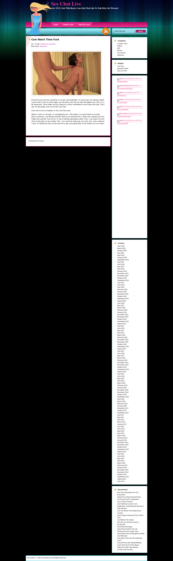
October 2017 (122, 410)
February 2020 (122, 360)
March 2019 (121, 383)
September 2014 (123, 477)
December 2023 (122, 273)
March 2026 (121, 248)
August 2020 (121, 349)
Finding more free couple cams (128, 531)
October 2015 (122, 447)
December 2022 (122, 294)
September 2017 (123, 413)
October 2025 (122, 251)
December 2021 (122, 315)
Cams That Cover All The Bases (128, 545)
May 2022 (120, 305)
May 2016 (120, 431)
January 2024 (122, 271)
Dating (119, 46)
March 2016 (121, 436)
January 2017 (122, 424)
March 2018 (121, 401)
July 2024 (120, 262)
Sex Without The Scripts (125, 520)
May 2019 (120, 378)
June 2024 (121, 264)
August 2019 (121, 372)
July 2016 (120, 426)
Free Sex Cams (84, 25)
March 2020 (121, 358)
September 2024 (123, 260)
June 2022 (121, 303)
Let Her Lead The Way (125, 549)
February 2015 (122, 465)
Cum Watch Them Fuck (45, 39)
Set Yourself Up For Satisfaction (128, 499)
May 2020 (120, 356)
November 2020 (122, 342)
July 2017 (120, 415)
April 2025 (120, 255)
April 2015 (120, 461)
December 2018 (122, 390)
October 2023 (122, 278)
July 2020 (120, 351)
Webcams (43, 46)
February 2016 (122, 438)
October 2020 (122, 344)
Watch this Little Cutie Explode (127, 547)
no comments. (51, 44)
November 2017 (122, 408)
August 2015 (121, 452)
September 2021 (123, 321)
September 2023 (123, 280)
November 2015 (122, 445)
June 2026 (121, 246)
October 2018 (122, 394)
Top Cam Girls (122, 71)
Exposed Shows (122, 68)
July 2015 (120, 454)
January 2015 (122, 468)
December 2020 (122, 340)
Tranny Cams (68, 25)
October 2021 (122, 319)
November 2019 (122, 365)
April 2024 (120, 269)
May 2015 (120, 458)
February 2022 (122, 310)
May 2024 (120, 267)
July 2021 (120, 326)
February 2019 (122, 385)
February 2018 (122, 404)
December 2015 (122, 442)
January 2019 (122, 388)
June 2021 (121, 328)
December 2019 (122, 362)
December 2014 (122, 470)
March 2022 (121, 308)
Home (56, 25)
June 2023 (121, 285)
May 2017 (120, 417)
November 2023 (122, 276)
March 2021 (121, 335)
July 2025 (120, 253)
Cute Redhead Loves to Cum (127, 504)
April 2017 (120, 420)
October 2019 (122, 367)
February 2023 (122, 289)
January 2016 (122, 440)
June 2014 (121, 481)
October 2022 (122, 296)
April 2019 (120, 381)
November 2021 (122, 317)
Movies (119, 50)
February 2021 (122, 337)
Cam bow (120, 66)
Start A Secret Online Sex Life (127, 529)
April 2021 (120, 333)
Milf (118, 48)
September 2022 (123, 299)
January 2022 (122, 312)
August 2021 (121, 324)
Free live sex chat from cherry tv (128, 522)
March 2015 (121, 463)
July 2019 (120, 374)
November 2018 (122, 392)
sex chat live (121, 53)
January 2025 (122, 257)
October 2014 (122, 474)
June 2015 (121, 456)
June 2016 (121, 429)
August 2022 (121, 301)
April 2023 (120, 287)
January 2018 (122, 406)
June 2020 (121, 353)
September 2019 (123, 369)
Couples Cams (122, 44)
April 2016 (120, 433)
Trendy (42, 44)
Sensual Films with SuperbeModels (129, 543)
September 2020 (123, 346)
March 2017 (121, 422)
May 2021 (120, 331)
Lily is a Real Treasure (125, 502)
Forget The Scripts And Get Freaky (129, 497)
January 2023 (122, 292)
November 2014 (122, 472)
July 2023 (120, 283)
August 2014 (121, 479)
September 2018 (123, 397)
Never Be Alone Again (124, 527)
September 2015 (123, 449)
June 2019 (121, 376)
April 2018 (120, 399)
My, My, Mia (121, 524)
